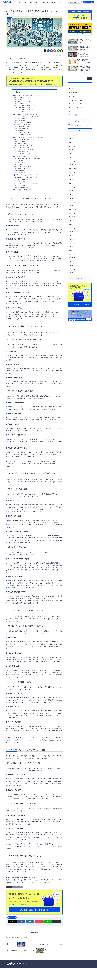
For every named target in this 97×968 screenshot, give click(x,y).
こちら (54, 880)
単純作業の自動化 (20, 99)
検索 (69, 75)
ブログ (30, 963)
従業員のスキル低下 (21, 181)
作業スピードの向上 (21, 162)
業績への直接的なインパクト (23, 122)
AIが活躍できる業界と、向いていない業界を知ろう (29, 137)
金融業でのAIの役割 (21, 143)
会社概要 (19, 963)
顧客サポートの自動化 (22, 128)
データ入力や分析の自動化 (23, 126)
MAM (35, 963)
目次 (17, 92)
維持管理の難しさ (20, 170)
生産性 (21, 886)
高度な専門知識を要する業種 (23, 153)
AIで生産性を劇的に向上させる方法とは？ (26, 114)
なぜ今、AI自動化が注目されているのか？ (26, 105)
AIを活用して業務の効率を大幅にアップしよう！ (28, 95)
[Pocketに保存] (54, 50)
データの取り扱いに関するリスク (24, 185)
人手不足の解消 (20, 103)
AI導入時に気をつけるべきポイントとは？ (26, 175)
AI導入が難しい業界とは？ (22, 147)
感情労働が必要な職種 (22, 151)
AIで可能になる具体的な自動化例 (23, 124)
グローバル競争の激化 (22, 111)
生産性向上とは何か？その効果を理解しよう (26, 116)
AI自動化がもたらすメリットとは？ (24, 97)
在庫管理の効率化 (20, 130)
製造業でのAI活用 (20, 141)
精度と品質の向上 (20, 164)
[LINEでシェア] (58, 50)
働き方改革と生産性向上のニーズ (24, 109)
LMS (47, 963)
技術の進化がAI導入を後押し (23, 107)
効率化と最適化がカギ (22, 118)
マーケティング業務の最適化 (23, 132)
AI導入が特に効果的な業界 (22, 139)
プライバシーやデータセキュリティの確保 (26, 183)
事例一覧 (25, 963)
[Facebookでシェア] (48, 50)
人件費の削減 (19, 160)
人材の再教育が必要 (21, 172)
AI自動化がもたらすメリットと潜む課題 (26, 156)
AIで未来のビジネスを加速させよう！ (25, 189)
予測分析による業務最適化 (23, 101)
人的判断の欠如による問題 (23, 179)
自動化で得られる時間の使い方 (24, 134)
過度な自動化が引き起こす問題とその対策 (26, 177)
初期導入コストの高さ (22, 168)
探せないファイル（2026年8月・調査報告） (80, 17)
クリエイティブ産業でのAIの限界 (24, 149)
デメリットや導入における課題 (23, 166)
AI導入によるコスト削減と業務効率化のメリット (27, 158)
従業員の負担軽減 (20, 120)
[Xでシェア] (45, 50)
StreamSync (41, 963)
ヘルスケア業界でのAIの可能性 (24, 145)
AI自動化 (16, 886)
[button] (61, 50)
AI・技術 (9, 886)
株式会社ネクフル (19, 58)
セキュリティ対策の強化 (22, 187)
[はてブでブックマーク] (51, 50)
